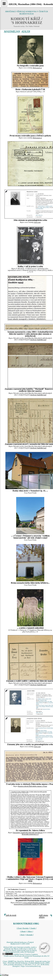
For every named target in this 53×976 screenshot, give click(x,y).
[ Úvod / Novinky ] (23, 928)
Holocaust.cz (37, 68)
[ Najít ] (22, 935)
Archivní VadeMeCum (38, 340)
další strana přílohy (43, 916)
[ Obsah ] (23, 931)
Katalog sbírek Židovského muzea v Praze (32, 786)
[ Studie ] (33, 928)
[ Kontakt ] (29, 935)
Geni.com (37, 222)
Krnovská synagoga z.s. (30, 834)
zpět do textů (11, 915)
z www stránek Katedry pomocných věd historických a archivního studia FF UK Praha (32, 903)
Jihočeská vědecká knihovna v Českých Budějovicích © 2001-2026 (20, 943)
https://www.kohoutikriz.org (31, 966)
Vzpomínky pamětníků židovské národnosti (27, 833)
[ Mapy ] (30, 931)
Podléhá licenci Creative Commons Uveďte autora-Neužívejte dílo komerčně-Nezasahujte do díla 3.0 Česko (26, 956)
